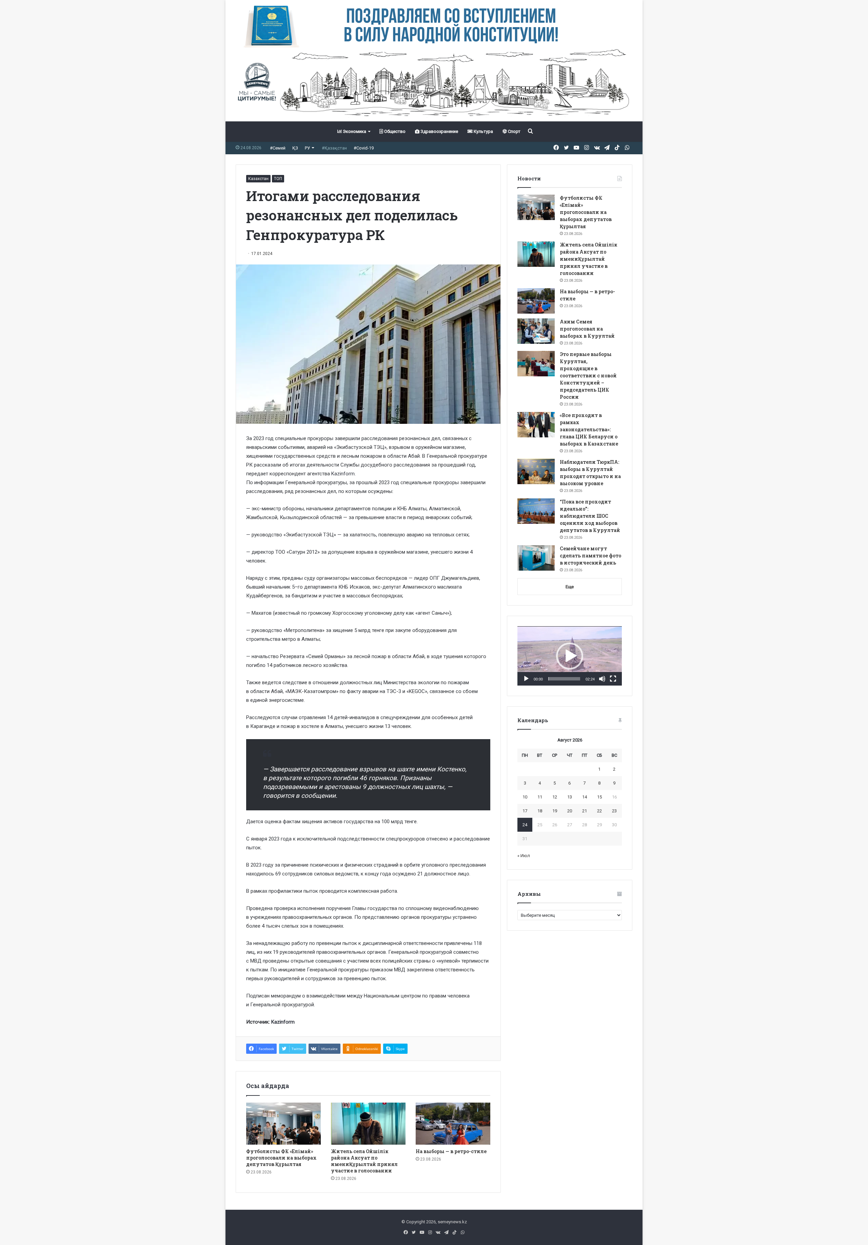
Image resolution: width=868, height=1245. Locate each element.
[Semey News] (434, 84)
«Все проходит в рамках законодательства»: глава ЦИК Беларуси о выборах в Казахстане (589, 429)
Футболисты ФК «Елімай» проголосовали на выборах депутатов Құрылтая (281, 1157)
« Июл (523, 855)
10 (524, 796)
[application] (569, 656)
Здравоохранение (438, 131)
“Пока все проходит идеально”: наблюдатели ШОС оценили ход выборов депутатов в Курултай (590, 515)
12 (554, 796)
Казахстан (258, 178)
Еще (570, 586)
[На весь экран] (613, 678)
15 (599, 796)
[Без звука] (602, 678)
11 (539, 796)
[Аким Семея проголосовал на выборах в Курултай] (536, 331)
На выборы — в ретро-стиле (451, 1151)
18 (539, 810)
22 (599, 810)
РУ (307, 148)
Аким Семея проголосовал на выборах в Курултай (587, 328)
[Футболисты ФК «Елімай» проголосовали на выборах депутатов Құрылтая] (283, 1124)
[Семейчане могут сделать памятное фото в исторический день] (536, 558)
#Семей (277, 148)
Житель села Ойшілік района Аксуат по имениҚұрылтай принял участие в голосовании (364, 1161)
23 (614, 810)
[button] (569, 656)
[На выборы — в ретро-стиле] (453, 1124)
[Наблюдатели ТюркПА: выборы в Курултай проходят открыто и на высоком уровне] (536, 471)
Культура (483, 131)
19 (554, 810)
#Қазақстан (334, 148)
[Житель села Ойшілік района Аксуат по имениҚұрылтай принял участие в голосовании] (368, 1124)
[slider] (564, 678)
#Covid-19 (364, 148)
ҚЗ (295, 148)
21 (584, 810)
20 (569, 810)
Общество (394, 131)
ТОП (278, 178)
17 (524, 810)
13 (569, 796)
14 (584, 796)
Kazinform (343, 474)
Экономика (354, 131)
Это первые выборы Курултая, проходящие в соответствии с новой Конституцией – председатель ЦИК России (588, 375)
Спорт (513, 131)
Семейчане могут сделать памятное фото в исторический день (590, 555)
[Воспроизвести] (526, 678)
